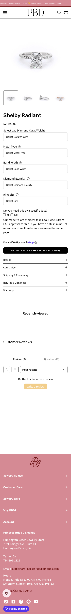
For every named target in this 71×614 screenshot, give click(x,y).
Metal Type (10, 146)
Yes (8, 215)
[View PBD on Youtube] (36, 601)
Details (7, 259)
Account (8, 521)
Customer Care (12, 487)
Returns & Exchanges (14, 282)
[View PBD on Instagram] (5, 601)
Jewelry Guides (13, 475)
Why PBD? (9, 510)
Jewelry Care (11, 498)
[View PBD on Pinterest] (28, 601)
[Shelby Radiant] (10, 98)
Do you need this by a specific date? (25, 210)
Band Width (10, 162)
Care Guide (9, 267)
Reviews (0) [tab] (19, 359)
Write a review (35, 386)
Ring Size (9, 194)
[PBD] (35, 12)
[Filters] (15, 369)
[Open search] (6, 369)
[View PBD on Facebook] (20, 601)
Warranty (8, 290)
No (16, 215)
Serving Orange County (17, 590)
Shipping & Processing (15, 275)
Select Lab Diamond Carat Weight (24, 130)
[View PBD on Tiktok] (13, 601)
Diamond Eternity (14, 178)
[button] (58, 12)
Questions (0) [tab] (51, 359)
